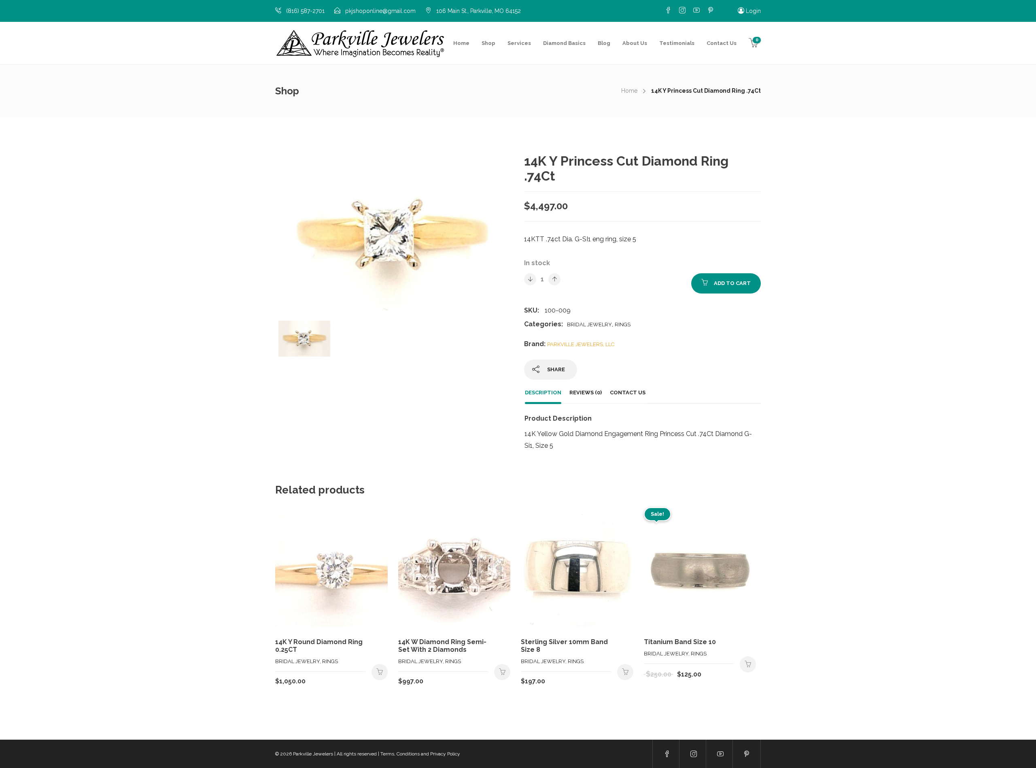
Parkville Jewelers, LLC (580, 344)
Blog (604, 43)
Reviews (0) (585, 392)
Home (461, 43)
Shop (488, 43)
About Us (634, 43)
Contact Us (722, 43)
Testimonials (676, 43)
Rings (623, 324)
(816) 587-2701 (305, 11)
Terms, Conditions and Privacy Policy (420, 754)
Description (543, 392)
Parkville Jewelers (313, 754)
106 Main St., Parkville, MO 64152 (478, 11)
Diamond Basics (564, 43)
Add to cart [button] (380, 672)
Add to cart (732, 283)
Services (519, 43)
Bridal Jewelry (589, 324)
